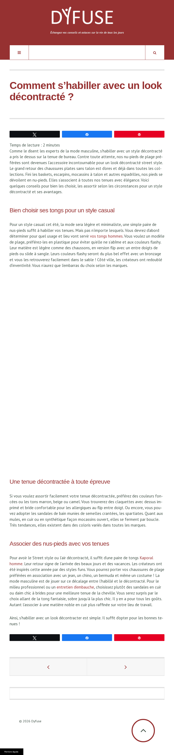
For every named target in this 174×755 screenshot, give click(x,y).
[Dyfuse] (82, 18)
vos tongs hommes (106, 236)
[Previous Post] (48, 666)
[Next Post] (125, 666)
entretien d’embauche (75, 587)
